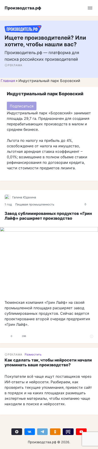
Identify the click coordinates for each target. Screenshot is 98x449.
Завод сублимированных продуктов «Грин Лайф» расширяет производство (48, 216)
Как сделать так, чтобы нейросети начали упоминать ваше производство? (48, 362)
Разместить (33, 354)
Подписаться (22, 106)
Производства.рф (23, 7)
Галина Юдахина (24, 197)
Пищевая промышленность (34, 204)
